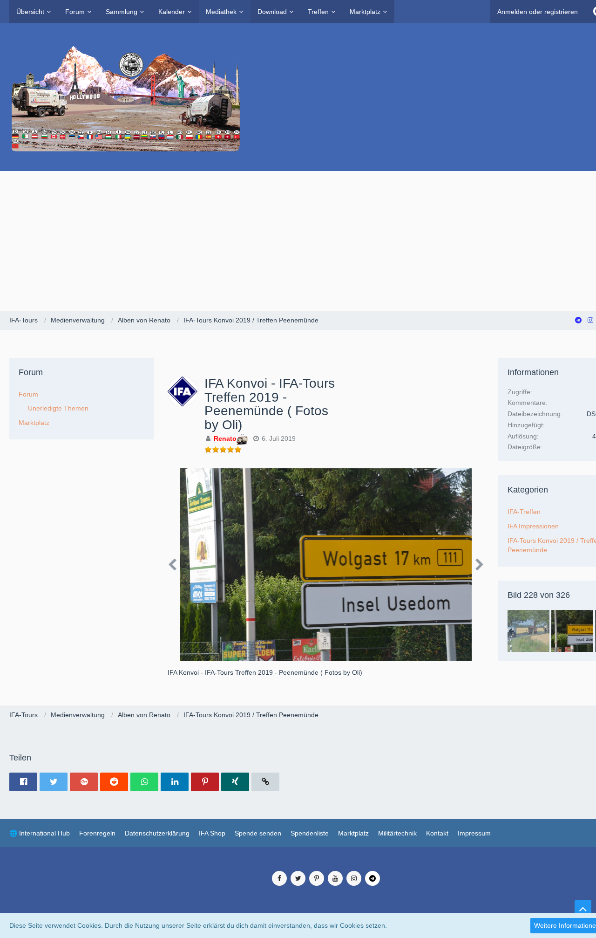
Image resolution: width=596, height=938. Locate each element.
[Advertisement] (298, 241)
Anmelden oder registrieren (537, 11)
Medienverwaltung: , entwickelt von (326, 861)
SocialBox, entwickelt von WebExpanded (326, 909)
